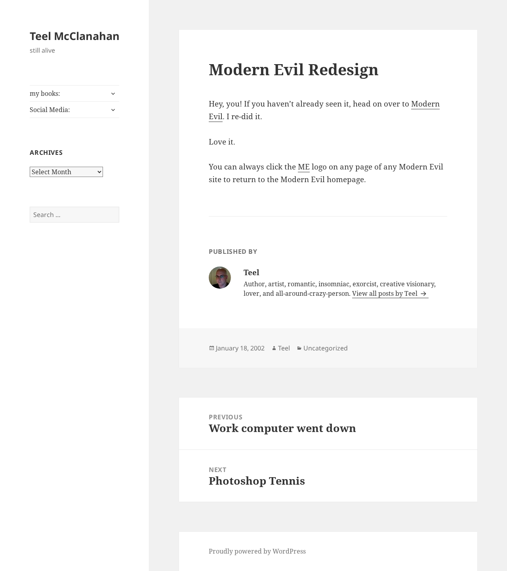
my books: (45, 93)
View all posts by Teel (385, 293)
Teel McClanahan (75, 36)
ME (304, 167)
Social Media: (50, 109)
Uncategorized (325, 348)
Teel (284, 348)
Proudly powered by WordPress (257, 551)
